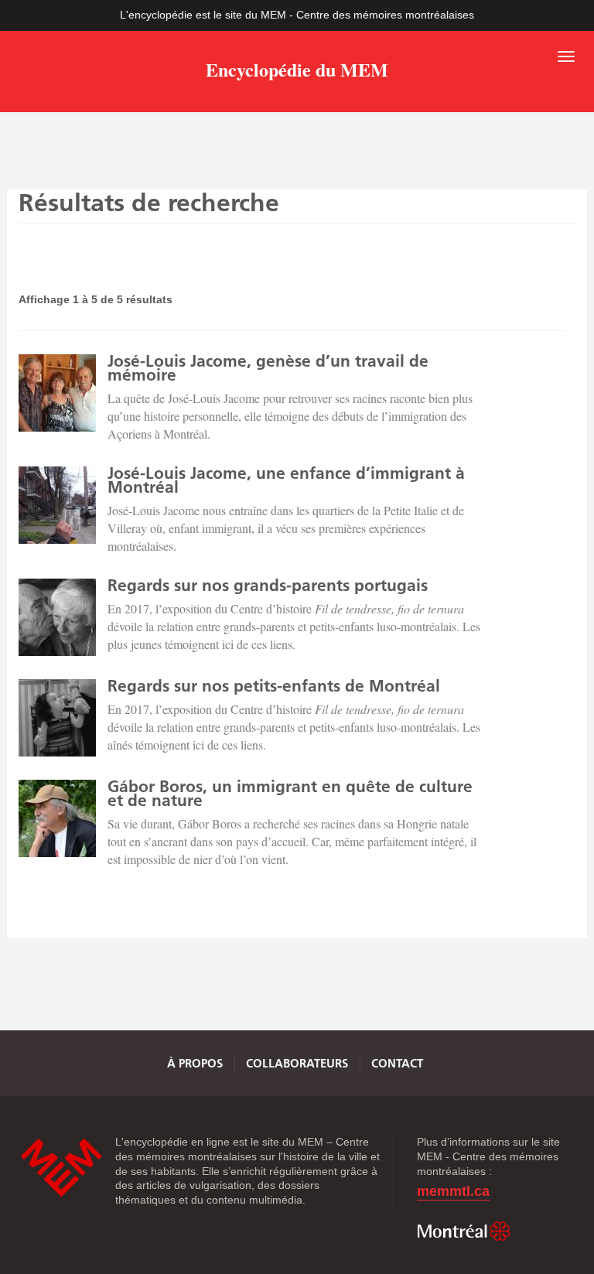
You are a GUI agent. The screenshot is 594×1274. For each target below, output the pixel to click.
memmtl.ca (453, 1191)
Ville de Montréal (463, 1231)
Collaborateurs (297, 1063)
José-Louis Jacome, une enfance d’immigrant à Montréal (286, 480)
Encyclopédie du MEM (297, 72)
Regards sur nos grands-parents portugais (268, 585)
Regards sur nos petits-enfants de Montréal (274, 685)
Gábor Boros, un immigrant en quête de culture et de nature (290, 793)
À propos (195, 1063)
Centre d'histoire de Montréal (61, 1168)
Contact (397, 1063)
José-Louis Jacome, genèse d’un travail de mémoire (268, 367)
